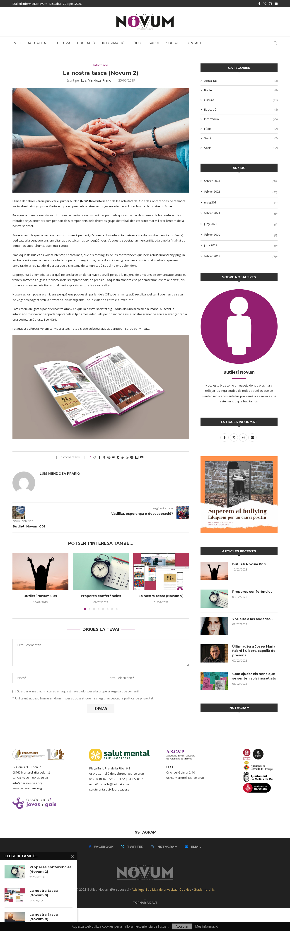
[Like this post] (94, 457)
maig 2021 (211, 202)
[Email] (276, 3)
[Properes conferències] (101, 571)
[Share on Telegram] (131, 457)
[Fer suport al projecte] (239, 459)
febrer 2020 (212, 234)
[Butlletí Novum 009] (40, 571)
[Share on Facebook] (100, 457)
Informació (113, 43)
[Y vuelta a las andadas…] (214, 626)
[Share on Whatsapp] (127, 457)
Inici (16, 43)
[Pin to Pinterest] (109, 457)
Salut (154, 43)
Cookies (185, 889)
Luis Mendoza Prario (96, 80)
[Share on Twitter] (104, 457)
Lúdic (136, 43)
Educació (86, 43)
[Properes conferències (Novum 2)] (15, 871)
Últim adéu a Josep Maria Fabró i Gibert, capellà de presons (254, 650)
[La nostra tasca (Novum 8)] (15, 919)
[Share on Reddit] (122, 457)
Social (172, 43)
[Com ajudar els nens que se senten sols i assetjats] (214, 681)
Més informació (206, 926)
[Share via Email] (141, 457)
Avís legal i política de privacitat (154, 889)
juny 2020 (210, 224)
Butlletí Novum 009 (40, 596)
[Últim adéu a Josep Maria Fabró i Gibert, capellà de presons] (214, 653)
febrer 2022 (212, 191)
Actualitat (38, 43)
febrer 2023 (212, 181)
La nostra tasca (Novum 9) (161, 596)
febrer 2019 (212, 256)
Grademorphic (204, 889)
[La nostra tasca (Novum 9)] (161, 571)
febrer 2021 (212, 213)
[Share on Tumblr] (118, 457)
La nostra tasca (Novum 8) (43, 916)
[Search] (275, 43)
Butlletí (241, 90)
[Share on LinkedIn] (113, 457)
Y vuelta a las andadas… (252, 619)
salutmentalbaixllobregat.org (109, 789)
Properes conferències (101, 596)
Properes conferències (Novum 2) (50, 869)
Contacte (195, 43)
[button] (18, 581)
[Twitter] (264, 3)
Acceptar (182, 926)
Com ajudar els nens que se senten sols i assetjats (254, 676)
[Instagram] (270, 3)
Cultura (62, 43)
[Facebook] (259, 3)
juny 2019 (210, 245)
